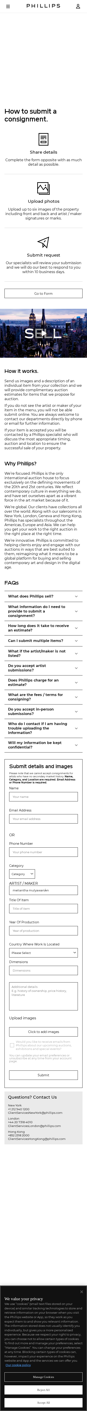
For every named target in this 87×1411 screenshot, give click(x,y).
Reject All (43, 1390)
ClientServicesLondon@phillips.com (34, 1126)
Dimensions (18, 962)
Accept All (43, 1402)
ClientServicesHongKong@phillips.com (37, 1139)
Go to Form (43, 294)
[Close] (82, 1292)
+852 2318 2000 (18, 1135)
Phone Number (21, 844)
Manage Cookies (43, 1377)
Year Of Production (24, 922)
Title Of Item (19, 900)
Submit (43, 1075)
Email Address (20, 810)
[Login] (78, 6)
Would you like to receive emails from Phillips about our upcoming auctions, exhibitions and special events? (44, 1045)
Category (16, 866)
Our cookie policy (18, 1365)
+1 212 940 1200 (18, 1109)
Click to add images (43, 1032)
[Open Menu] (11, 6)
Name (14, 788)
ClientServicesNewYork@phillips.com (35, 1112)
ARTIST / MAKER (23, 883)
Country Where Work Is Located (34, 944)
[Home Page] (43, 6)
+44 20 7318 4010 (20, 1122)
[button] (43, 596)
